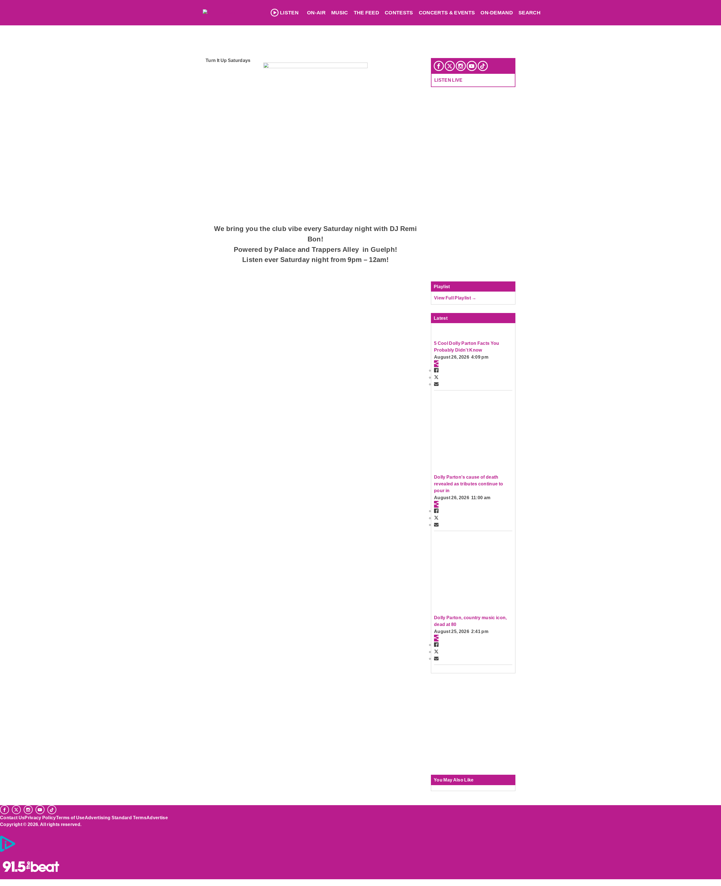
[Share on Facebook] (436, 370)
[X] (450, 66)
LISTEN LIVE (448, 80)
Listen (289, 12)
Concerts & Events (447, 12)
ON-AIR (316, 12)
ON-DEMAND (496, 12)
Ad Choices (29, 850)
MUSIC (339, 12)
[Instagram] (461, 66)
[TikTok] (483, 66)
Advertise (157, 817)
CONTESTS (399, 12)
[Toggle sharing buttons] (436, 363)
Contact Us (12, 817)
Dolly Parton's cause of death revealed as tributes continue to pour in (468, 483)
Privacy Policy (40, 817)
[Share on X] (436, 377)
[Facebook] (439, 66)
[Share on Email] (436, 384)
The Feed (366, 12)
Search (529, 12)
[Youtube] (472, 66)
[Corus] (3, 830)
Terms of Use (70, 817)
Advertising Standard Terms (115, 817)
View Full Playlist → (455, 297)
